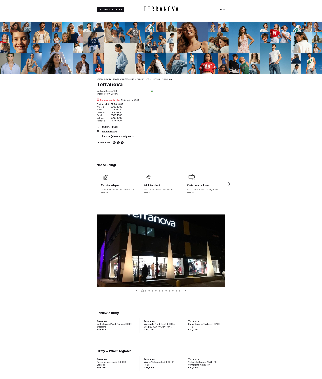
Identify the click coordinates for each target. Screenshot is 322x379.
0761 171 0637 (110, 127)
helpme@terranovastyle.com (118, 136)
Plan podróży (109, 131)
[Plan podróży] (188, 91)
